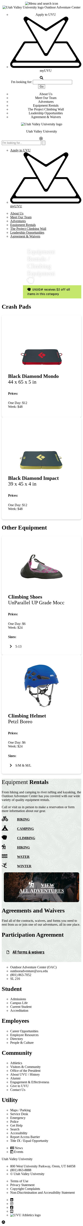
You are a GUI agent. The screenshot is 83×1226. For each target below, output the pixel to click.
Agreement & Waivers (46, 117)
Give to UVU (19, 1086)
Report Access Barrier (25, 1137)
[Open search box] (41, 78)
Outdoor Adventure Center (62, 7)
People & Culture (22, 1042)
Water (23, 857)
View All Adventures (41, 888)
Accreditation (19, 1010)
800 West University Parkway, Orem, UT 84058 (42, 1166)
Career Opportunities (24, 1031)
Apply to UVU (46, 14)
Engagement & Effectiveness (29, 1082)
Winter (24, 866)
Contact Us (17, 1090)
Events (18, 1152)
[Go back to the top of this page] (4, 1222)
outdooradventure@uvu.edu (29, 971)
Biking (23, 819)
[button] (41, 4)
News (19, 1148)
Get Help (16, 1125)
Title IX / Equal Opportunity (29, 1141)
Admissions (18, 999)
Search (14, 1129)
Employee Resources (24, 1035)
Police (14, 1121)
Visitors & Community (25, 1067)
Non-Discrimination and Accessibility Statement (42, 1192)
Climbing (26, 838)
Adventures (46, 101)
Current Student (20, 1006)
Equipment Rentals (46, 105)
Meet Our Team (45, 98)
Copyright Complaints (25, 1189)
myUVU (46, 70)
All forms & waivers (28, 952)
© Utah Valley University (27, 1174)
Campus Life (19, 1003)
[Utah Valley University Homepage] (23, 7)
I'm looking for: (21, 82)
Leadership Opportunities (46, 113)
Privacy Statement (22, 1185)
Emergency (18, 1118)
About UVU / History (25, 1074)
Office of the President (25, 1070)
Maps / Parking (20, 1110)
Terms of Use (19, 1181)
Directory (16, 1039)
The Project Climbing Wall (46, 109)
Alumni (15, 1078)
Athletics (16, 1063)
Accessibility (18, 1133)
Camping (25, 829)
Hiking (23, 847)
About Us (45, 94)
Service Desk (19, 1114)
